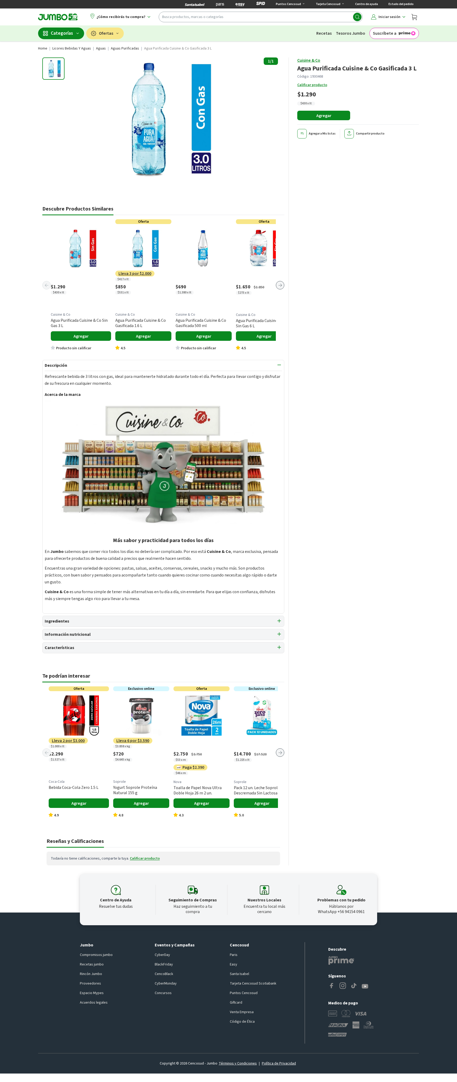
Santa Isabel (239, 974)
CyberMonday (166, 983)
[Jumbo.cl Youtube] (365, 986)
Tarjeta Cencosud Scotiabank (253, 983)
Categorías (62, 33)
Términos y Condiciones (238, 1063)
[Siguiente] (280, 285)
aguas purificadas (125, 48)
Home (42, 48)
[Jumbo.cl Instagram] (342, 986)
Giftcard (236, 1002)
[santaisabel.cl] (195, 4)
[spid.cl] (261, 4)
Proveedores (90, 983)
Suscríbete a (384, 33)
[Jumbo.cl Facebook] (331, 986)
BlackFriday (164, 964)
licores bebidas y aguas (71, 48)
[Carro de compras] (414, 17)
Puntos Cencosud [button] (288, 4)
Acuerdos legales (94, 1002)
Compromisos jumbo (96, 955)
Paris (233, 955)
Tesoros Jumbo (350, 33)
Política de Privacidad (279, 1063)
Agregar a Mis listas (322, 133)
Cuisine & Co (308, 60)
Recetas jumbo (92, 964)
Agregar (323, 116)
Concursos (163, 993)
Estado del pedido (401, 4)
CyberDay (162, 955)
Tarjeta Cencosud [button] (328, 4)
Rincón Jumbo (91, 974)
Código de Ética (242, 1021)
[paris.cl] (220, 4)
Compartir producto (370, 133)
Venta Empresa (242, 1012)
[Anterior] (46, 285)
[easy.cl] (240, 4)
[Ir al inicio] (58, 17)
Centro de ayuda (366, 4)
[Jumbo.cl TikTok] (353, 986)
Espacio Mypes (92, 993)
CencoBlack (164, 974)
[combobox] (261, 17)
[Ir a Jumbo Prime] (341, 960)
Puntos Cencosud (244, 993)
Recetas (324, 33)
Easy (233, 964)
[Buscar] (357, 17)
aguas (101, 48)
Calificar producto (312, 85)
